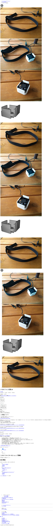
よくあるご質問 (4, 512)
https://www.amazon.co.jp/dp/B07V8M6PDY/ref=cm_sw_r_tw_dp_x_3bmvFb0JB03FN (12, 430)
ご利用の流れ (4, 498)
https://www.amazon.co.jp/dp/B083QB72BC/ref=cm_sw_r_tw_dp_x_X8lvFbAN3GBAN (12, 428)
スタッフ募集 (4, 522)
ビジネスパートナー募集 (5, 523)
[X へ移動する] (1, 516)
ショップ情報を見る (3, 475)
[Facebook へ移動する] (0, 516)
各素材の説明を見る (4, 395)
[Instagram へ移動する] (2, 516)
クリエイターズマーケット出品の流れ (7, 499)
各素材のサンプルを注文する (12, 395)
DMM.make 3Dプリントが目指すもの (7, 497)
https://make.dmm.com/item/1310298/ (5, 418)
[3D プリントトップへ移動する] (26, 493)
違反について (8, 445)
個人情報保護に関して (5, 520)
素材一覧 (3, 500)
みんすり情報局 (4, 509)
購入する (8, 412)
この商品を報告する (3, 445)
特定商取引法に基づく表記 (6, 521)
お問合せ (3, 513)
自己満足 (1, 391)
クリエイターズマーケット (7, 505)
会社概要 (3, 518)
